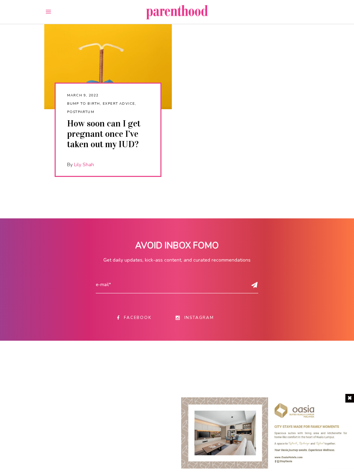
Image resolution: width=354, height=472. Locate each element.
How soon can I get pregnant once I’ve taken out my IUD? (103, 134)
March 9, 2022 (83, 95)
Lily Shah (84, 164)
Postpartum (80, 112)
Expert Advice (119, 103)
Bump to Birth (83, 103)
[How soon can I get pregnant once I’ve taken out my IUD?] (108, 66)
